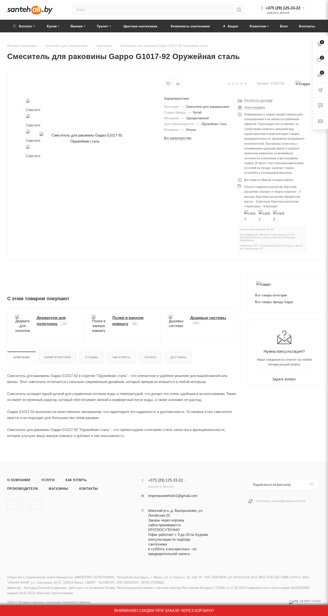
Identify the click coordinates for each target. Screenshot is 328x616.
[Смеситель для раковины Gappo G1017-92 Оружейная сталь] (85, 138)
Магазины (58, 488)
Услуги (48, 480)
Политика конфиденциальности (281, 501)
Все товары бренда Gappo (274, 302)
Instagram (37, 505)
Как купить (121, 357)
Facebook (24, 505)
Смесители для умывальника (207, 106)
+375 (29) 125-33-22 (283, 8)
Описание (21, 357)
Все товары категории (271, 295)
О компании (18, 480)
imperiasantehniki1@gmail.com (172, 496)
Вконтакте (12, 505)
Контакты (88, 488)
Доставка (178, 357)
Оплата (150, 357)
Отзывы (91, 357)
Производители (22, 488)
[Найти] (239, 10)
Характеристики (57, 357)
